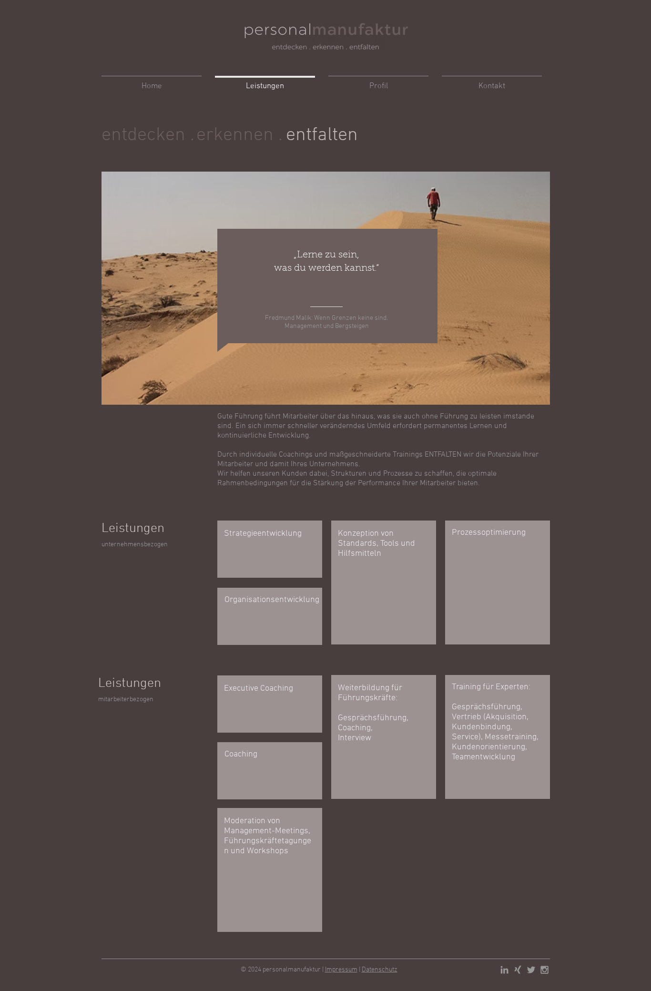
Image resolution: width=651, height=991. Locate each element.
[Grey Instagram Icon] (544, 969)
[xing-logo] (517, 969)
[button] (331, 135)
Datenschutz (379, 970)
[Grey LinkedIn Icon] (504, 969)
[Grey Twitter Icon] (531, 969)
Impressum (341, 970)
